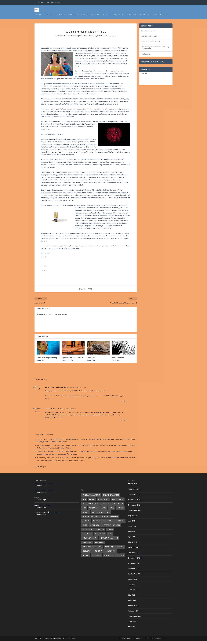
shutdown (110, 551)
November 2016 (134, 505)
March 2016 (132, 542)
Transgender (160, 15)
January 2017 (133, 494)
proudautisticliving (114, 547)
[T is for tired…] (98, 347)
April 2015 (132, 600)
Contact (59, 15)
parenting (87, 542)
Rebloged (87, 551)
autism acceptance (101, 512)
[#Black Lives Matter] (123, 347)
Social (86, 555)
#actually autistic (91, 495)
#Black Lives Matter (118, 358)
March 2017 (132, 484)
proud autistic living (92, 547)
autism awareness (110, 516)
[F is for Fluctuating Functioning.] (48, 347)
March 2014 (132, 606)
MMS (110, 534)
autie (111, 508)
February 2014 (133, 611)
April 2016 (132, 537)
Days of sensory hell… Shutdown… (73, 358)
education (88, 529)
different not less (111, 525)
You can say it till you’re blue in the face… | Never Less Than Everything (65, 458)
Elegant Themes (51, 638)
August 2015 (132, 579)
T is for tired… (91, 358)
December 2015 (134, 558)
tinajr (36, 498)
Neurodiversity (90, 538)
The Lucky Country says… (151, 41)
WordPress (72, 638)
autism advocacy (91, 516)
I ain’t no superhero (53, 2)
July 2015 (131, 584)
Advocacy (73, 15)
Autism (84, 15)
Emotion (100, 529)
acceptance (103, 499)
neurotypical (106, 538)
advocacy (106, 503)
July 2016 (131, 521)
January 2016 (133, 553)
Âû (122, 555)
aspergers (93, 508)
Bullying (107, 521)
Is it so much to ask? (149, 36)
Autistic (96, 15)
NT (117, 538)
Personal (132, 15)
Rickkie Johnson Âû (42, 512)
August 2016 (132, 516)
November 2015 (134, 563)
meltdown (100, 534)
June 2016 (132, 526)
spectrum (96, 555)
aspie (104, 508)
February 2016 (133, 547)
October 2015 (133, 569)
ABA (84, 499)
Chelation (119, 521)
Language (118, 15)
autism (120, 508)
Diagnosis (94, 525)
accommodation (90, 503)
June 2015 (132, 590)
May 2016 (131, 531)
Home (39, 15)
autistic (96, 521)
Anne (36, 505)
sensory (98, 551)
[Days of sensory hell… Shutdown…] (73, 347)
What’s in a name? (148, 31)
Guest (106, 15)
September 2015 (134, 574)
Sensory (144, 15)
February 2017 (133, 489)
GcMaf (110, 529)
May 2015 (131, 595)
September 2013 (134, 616)
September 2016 (134, 510)
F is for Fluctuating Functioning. (47, 358)
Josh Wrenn (50, 409)
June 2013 (132, 621)
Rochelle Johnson (71, 36)
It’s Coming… (146, 54)
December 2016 (134, 500)
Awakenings (41, 485)
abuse (92, 499)
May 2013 (131, 627)
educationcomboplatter (56, 387)
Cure (85, 525)
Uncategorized (111, 555)
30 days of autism (111, 495)
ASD (84, 508)
